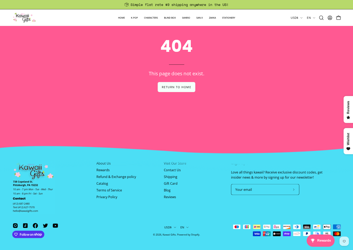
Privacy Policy (106, 197)
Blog (167, 190)
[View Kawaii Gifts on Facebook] (34, 225)
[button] (134, 17)
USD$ (294, 18)
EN (309, 18)
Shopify (195, 234)
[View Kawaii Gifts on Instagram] (14, 225)
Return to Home (176, 87)
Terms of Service (109, 190)
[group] (176, 4)
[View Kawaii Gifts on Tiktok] (24, 225)
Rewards (103, 170)
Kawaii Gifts (169, 234)
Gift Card (171, 183)
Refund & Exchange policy (116, 176)
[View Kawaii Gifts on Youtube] (54, 225)
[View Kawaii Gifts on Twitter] (44, 225)
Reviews (170, 197)
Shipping (170, 176)
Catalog (102, 183)
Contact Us (172, 170)
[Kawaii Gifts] (24, 17)
